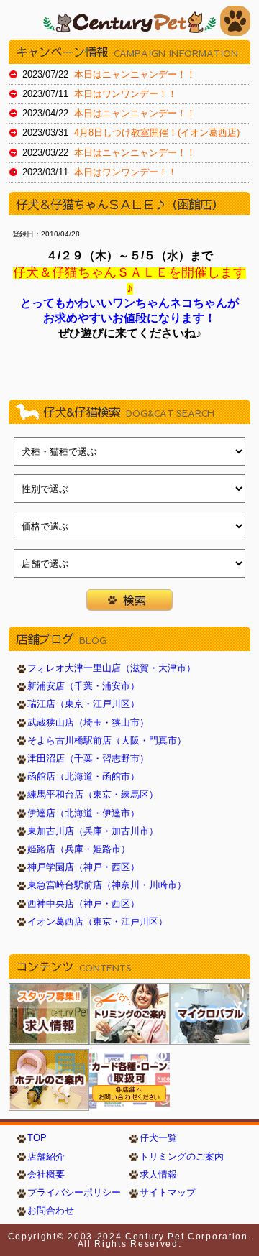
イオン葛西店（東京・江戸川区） (97, 922)
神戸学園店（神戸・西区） (83, 867)
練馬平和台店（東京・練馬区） (92, 795)
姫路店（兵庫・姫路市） (78, 849)
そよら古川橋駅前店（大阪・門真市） (106, 741)
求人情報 (158, 1175)
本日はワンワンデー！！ (125, 94)
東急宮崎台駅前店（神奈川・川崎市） (106, 885)
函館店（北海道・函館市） (83, 777)
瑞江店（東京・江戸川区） (83, 704)
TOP (37, 1138)
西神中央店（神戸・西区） (83, 904)
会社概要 (46, 1175)
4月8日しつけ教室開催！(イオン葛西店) (157, 133)
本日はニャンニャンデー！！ (135, 75)
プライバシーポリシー (74, 1193)
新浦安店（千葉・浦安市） (83, 686)
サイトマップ (168, 1193)
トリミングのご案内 (182, 1157)
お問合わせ (50, 1211)
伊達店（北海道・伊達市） (83, 813)
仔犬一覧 (158, 1138)
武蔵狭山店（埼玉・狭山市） (88, 723)
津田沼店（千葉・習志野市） (88, 759)
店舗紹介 (46, 1157)
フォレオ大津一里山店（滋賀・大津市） (111, 668)
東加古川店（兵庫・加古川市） (92, 831)
